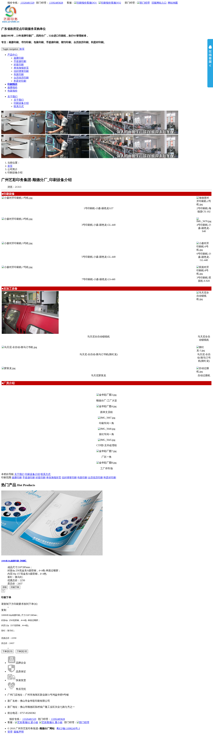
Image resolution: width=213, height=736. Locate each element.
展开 (210, 58)
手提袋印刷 (20, 61)
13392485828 (56, 2)
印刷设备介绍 (21, 103)
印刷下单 (15, 587)
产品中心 (12, 54)
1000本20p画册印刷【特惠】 (14, 561)
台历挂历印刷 (21, 77)
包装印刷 (19, 74)
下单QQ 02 (22, 651)
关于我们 (12, 96)
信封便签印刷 (21, 71)
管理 (9, 731)
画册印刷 (19, 58)
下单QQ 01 (7, 651)
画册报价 (12, 87)
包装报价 (12, 90)
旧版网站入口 (159, 2)
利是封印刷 (20, 81)
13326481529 (27, 2)
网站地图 (173, 2)
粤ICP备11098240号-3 (68, 728)
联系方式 (19, 106)
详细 (4, 587)
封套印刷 (19, 64)
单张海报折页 (21, 67)
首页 (21, 49)
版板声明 (19, 731)
